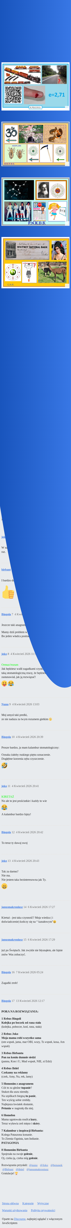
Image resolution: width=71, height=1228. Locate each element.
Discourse (19, 1218)
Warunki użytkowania (14, 1210)
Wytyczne (43, 1203)
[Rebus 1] (35, 86)
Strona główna (10, 1203)
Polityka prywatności (43, 1210)
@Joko (44, 1165)
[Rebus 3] (35, 201)
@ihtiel (20, 1169)
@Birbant (7, 1169)
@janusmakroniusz (37, 1169)
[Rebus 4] (35, 262)
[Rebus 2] (35, 144)
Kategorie (28, 1203)
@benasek (56, 1165)
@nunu (33, 1165)
